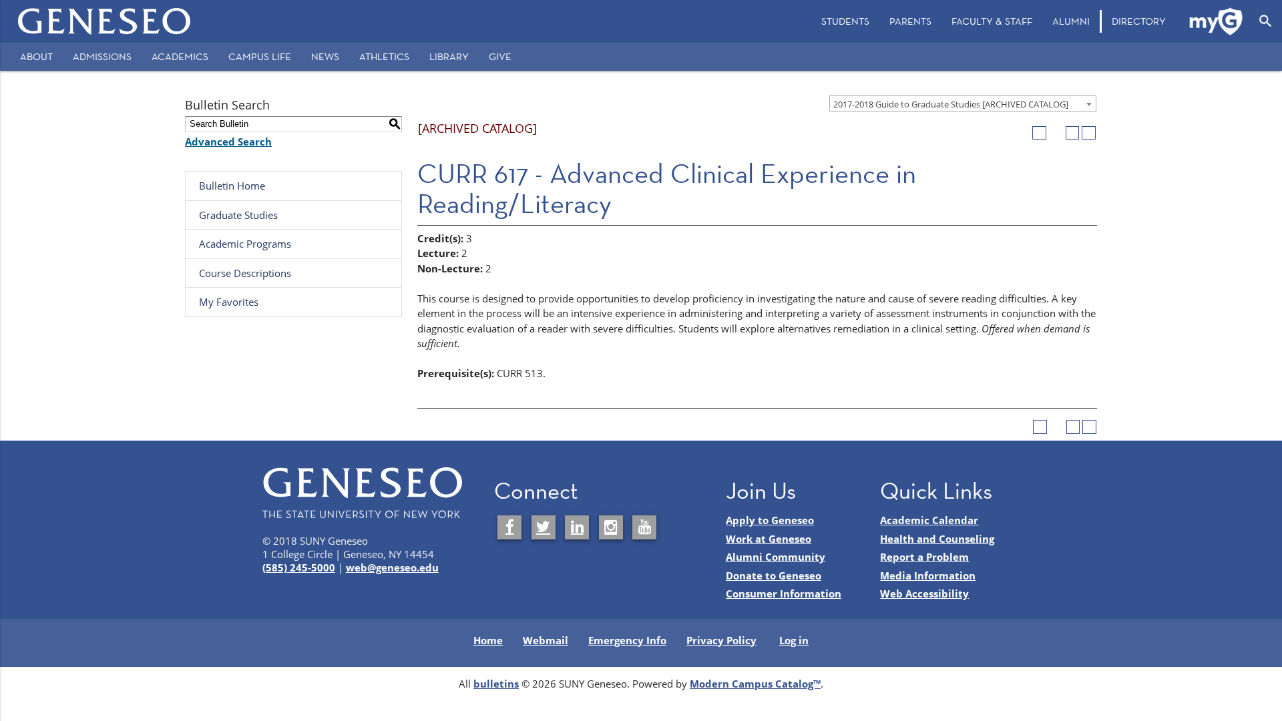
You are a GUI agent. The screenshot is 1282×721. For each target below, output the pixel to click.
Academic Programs (245, 243)
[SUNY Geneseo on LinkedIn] (577, 527)
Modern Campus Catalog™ (755, 683)
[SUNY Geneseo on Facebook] (509, 527)
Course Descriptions (245, 273)
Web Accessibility (924, 593)
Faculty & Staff (991, 21)
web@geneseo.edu (392, 567)
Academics (180, 56)
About (36, 56)
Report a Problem (924, 556)
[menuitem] (845, 21)
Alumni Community (775, 556)
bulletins (496, 683)
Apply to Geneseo (770, 520)
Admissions (102, 56)
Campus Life (259, 56)
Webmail (545, 640)
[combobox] (962, 103)
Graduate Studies (238, 215)
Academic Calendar (929, 520)
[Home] (104, 21)
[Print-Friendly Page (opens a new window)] (1073, 133)
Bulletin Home (232, 185)
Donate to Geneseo (773, 575)
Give (500, 56)
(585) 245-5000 (298, 567)
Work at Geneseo (768, 538)
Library (449, 56)
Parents (910, 21)
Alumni (1071, 21)
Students (845, 21)
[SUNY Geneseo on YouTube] (644, 527)
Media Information (928, 575)
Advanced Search (228, 141)
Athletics (384, 56)
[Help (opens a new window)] (1089, 133)
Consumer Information (783, 593)
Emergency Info (627, 640)
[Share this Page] (1056, 133)
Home (488, 640)
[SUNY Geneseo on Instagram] (611, 527)
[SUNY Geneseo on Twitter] (543, 527)
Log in (794, 640)
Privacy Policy (721, 640)
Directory (1139, 21)
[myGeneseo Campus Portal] (1216, 21)
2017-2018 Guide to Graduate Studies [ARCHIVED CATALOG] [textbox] (950, 104)
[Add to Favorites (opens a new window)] (1039, 133)
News (325, 56)
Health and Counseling (937, 538)
